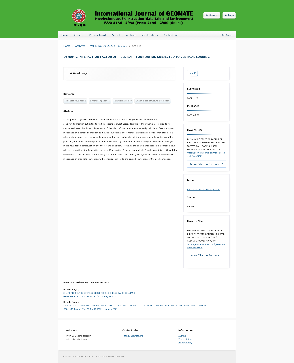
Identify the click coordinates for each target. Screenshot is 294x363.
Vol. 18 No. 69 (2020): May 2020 (108, 46)
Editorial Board (97, 35)
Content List (171, 35)
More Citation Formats (204, 164)
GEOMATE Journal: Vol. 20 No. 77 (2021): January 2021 (90, 309)
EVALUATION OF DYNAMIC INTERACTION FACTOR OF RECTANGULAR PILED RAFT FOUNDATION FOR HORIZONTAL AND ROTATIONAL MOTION (134, 306)
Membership (148, 35)
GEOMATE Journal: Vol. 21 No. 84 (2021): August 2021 (90, 297)
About (78, 35)
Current (116, 35)
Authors (182, 336)
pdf (194, 73)
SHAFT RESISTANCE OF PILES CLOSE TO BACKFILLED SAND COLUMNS (99, 293)
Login (230, 15)
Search (229, 35)
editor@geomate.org (132, 336)
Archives (131, 35)
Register (213, 15)
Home (64, 35)
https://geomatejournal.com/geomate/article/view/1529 (206, 154)
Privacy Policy (185, 343)
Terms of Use (185, 339)
